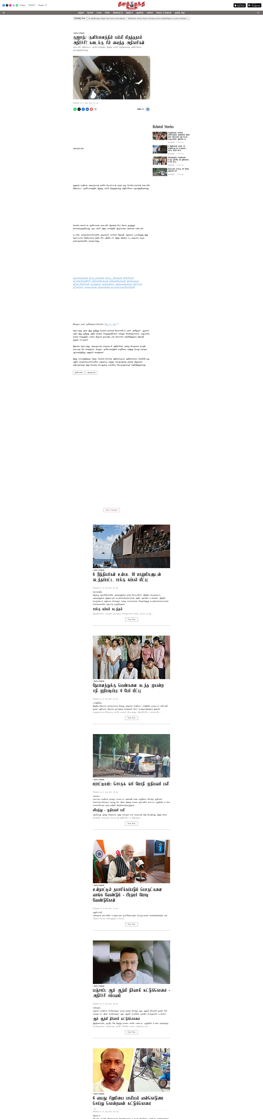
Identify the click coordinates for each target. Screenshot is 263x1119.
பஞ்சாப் (96, 1011)
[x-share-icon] (79, 110)
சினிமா (107, 13)
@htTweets (137, 284)
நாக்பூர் (112, 799)
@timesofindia (91, 287)
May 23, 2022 (110, 324)
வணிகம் (150, 13)
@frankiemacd (133, 281)
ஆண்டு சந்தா (180, 13)
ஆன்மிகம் (139, 13)
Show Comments (111, 510)
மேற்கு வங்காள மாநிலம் (130, 706)
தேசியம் (90, 13)
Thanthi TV (42, 5)
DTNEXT (31, 5)
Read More (131, 619)
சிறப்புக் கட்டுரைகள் (163, 13)
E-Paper (23, 5)
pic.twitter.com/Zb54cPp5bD (123, 287)
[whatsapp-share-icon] (75, 110)
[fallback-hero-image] (160, 136)
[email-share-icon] (91, 110)
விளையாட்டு (118, 13)
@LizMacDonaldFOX (82, 281)
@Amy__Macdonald (113, 278)
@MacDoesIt (128, 278)
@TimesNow (78, 287)
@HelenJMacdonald (100, 281)
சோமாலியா (137, 595)
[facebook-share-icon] (83, 110)
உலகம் (99, 13)
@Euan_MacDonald (81, 284)
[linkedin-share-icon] (87, 110)
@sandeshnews (108, 284)
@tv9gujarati (96, 284)
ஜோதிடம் (129, 13)
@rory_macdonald (96, 278)
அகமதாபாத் (91, 373)
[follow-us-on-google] (147, 109)
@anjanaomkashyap (124, 284)
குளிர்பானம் (79, 373)
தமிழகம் (81, 13)
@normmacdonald (80, 278)
